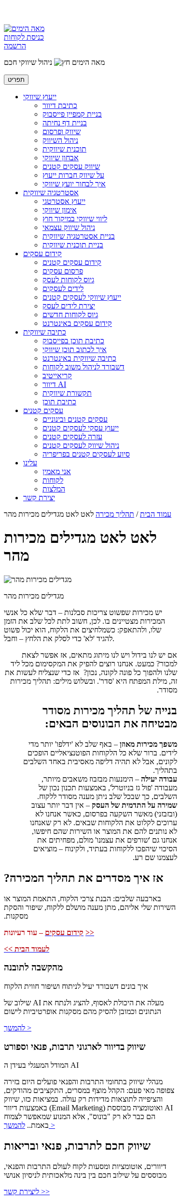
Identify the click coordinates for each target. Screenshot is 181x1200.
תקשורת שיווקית (67, 393)
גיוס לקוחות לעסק (68, 280)
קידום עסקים (42, 253)
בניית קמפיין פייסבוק (72, 114)
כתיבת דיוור (59, 105)
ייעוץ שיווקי (39, 96)
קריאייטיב (57, 375)
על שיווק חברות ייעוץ (73, 175)
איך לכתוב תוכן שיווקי (74, 349)
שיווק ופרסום (61, 131)
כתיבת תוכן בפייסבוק (73, 341)
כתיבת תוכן (59, 402)
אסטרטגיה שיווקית (51, 192)
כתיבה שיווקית (44, 332)
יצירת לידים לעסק (68, 306)
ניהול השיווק (60, 140)
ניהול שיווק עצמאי (68, 227)
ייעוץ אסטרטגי (63, 201)
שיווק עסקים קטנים (71, 166)
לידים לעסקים (63, 288)
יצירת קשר (39, 497)
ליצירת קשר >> (27, 1191)
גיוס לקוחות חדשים (70, 314)
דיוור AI (54, 384)
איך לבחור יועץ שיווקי (74, 184)
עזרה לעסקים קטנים (72, 436)
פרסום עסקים (62, 271)
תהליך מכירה (115, 514)
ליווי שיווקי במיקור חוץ (74, 219)
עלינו (30, 463)
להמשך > (17, 1028)
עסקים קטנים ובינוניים (75, 419)
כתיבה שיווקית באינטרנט (79, 358)
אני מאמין (56, 471)
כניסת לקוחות (24, 37)
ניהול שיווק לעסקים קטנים (80, 445)
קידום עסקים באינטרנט (77, 323)
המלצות (53, 489)
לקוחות (52, 480)
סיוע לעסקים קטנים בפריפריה (86, 454)
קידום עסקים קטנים (71, 262)
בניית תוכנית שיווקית (72, 245)
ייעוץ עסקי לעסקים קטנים (80, 428)
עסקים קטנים (43, 410)
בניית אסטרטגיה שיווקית (78, 236)
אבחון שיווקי (60, 158)
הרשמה (15, 46)
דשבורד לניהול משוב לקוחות (83, 367)
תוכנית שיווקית (64, 149)
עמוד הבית (155, 514)
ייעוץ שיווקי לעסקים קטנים (81, 297)
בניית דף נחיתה (64, 123)
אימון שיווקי (59, 210)
